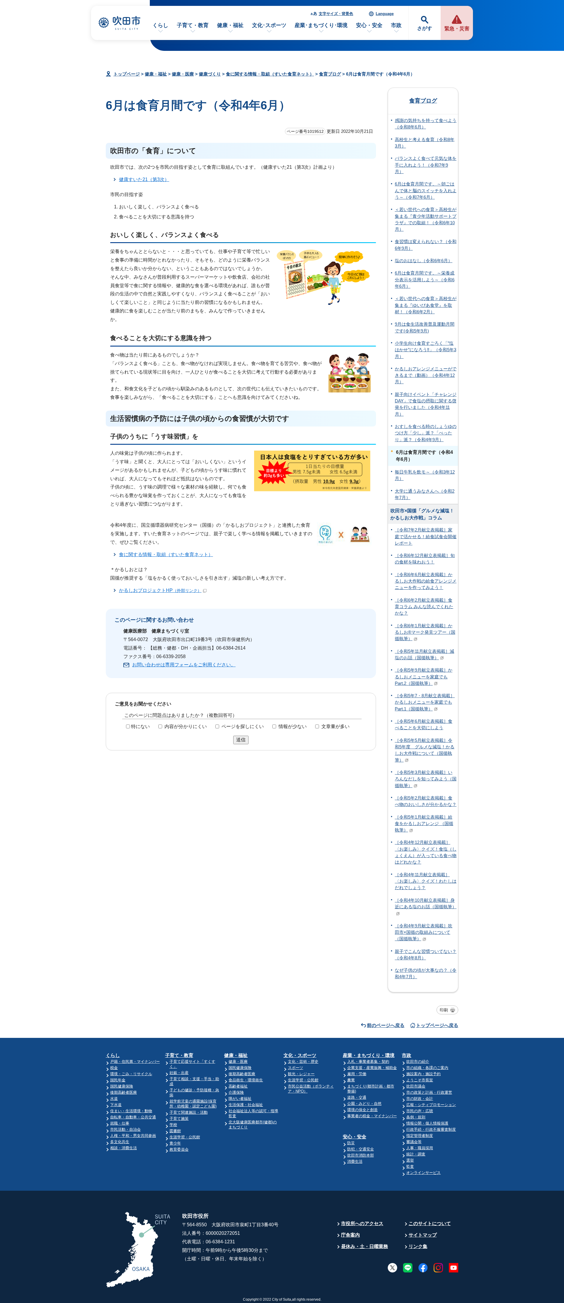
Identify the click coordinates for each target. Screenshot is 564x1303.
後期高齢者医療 (123, 1092)
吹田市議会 (415, 1086)
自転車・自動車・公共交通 (133, 1117)
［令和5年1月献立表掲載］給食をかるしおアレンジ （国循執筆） (424, 824)
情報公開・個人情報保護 (427, 1123)
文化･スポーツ (269, 25)
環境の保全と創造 (362, 1110)
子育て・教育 (193, 25)
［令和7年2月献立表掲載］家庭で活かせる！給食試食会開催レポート (425, 537)
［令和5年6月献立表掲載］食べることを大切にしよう (423, 724)
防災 (351, 1143)
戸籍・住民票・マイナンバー (135, 1061)
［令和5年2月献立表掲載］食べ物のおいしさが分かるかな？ (425, 801)
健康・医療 (183, 73)
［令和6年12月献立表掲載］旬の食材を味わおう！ (425, 558)
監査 (410, 1166)
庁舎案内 (350, 1234)
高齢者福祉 (238, 1086)
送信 (241, 739)
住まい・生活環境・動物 (131, 1111)
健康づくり (210, 73)
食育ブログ (330, 73)
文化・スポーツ (299, 1055)
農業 (351, 1080)
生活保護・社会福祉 (246, 1105)
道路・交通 (356, 1097)
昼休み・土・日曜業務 (364, 1246)
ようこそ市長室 (419, 1080)
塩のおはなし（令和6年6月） (423, 260)
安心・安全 (369, 25)
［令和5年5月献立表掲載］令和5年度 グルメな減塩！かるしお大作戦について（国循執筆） (424, 750)
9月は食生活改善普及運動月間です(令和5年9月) (424, 327)
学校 (173, 1125)
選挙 (410, 1160)
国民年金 (117, 1080)
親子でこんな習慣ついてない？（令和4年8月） (425, 954)
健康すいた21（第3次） (144, 179)
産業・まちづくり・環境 (369, 1055)
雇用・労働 (356, 1074)
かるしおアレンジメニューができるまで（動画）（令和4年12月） (425, 375)
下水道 (116, 1105)
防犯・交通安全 (360, 1149)
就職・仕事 (119, 1123)
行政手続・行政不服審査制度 (431, 1129)
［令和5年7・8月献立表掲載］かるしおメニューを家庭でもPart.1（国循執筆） (425, 702)
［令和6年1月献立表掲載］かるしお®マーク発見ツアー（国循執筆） (425, 632)
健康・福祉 (230, 25)
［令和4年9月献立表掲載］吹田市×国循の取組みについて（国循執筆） (423, 932)
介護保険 (236, 1092)
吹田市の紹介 (417, 1061)
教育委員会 (179, 1149)
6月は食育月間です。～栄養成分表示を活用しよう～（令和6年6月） (424, 280)
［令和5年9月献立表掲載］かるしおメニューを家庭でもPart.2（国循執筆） (423, 677)
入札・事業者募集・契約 (368, 1061)
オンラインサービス (423, 1172)
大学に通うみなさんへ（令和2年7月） (424, 494)
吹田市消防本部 (360, 1155)
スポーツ (295, 1068)
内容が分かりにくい (185, 726)
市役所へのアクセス (362, 1223)
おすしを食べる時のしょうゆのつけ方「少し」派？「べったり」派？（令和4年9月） (425, 433)
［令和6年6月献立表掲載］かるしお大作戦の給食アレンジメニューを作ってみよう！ (425, 581)
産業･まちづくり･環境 (321, 25)
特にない (140, 726)
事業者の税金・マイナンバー (372, 1116)
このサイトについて (430, 1223)
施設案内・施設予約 (423, 1074)
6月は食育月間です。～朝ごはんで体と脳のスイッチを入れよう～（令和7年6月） (425, 191)
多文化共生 (119, 1142)
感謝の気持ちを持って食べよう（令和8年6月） (425, 123)
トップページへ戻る (437, 1025)
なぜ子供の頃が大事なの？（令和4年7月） (425, 973)
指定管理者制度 (419, 1135)
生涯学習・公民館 (184, 1137)
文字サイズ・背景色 (336, 13)
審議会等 (414, 1142)
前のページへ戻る (385, 1025)
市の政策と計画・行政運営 (429, 1092)
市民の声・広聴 (419, 1111)
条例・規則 (415, 1117)
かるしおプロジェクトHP (160, 590)
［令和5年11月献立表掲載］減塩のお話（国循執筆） (424, 654)
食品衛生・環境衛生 (246, 1080)
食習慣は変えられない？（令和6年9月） (425, 244)
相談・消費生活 (123, 1148)
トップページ (126, 73)
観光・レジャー (301, 1074)
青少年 (175, 1143)
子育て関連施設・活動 (188, 1112)
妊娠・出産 (179, 1072)
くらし (160, 25)
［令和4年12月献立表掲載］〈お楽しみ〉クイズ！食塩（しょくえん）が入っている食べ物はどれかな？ (425, 852)
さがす (424, 28)
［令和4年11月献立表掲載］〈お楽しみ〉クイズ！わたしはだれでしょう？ (425, 881)
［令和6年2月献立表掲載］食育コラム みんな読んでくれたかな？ (424, 607)
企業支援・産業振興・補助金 (372, 1068)
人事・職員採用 (419, 1148)
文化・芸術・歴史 (303, 1061)
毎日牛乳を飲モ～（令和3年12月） (425, 475)
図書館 (175, 1131)
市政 (396, 25)
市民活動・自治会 (125, 1129)
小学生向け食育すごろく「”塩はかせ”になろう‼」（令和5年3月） (425, 350)
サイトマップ (423, 1234)
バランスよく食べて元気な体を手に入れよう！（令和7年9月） (425, 165)
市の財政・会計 (419, 1098)
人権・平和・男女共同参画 (133, 1135)
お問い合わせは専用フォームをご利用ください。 (184, 664)
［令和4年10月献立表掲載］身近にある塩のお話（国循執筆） (425, 903)
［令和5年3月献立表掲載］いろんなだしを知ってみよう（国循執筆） (425, 779)
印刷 (444, 1010)
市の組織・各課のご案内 (427, 1068)
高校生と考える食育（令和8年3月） (424, 142)
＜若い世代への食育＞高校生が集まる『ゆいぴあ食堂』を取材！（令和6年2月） (425, 305)
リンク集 (418, 1246)
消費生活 (354, 1161)
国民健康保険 (121, 1086)
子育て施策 (179, 1118)
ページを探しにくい (242, 726)
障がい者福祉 (240, 1098)
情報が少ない (292, 726)
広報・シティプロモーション (431, 1105)
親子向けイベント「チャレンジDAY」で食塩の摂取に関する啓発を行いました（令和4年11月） (425, 404)
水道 (114, 1098)
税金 (114, 1068)
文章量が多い (335, 726)
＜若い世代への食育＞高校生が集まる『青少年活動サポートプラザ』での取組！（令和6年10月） (425, 219)
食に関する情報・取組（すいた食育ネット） (270, 73)
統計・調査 (415, 1154)
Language (385, 13)
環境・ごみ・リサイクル (131, 1074)
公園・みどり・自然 (364, 1103)
